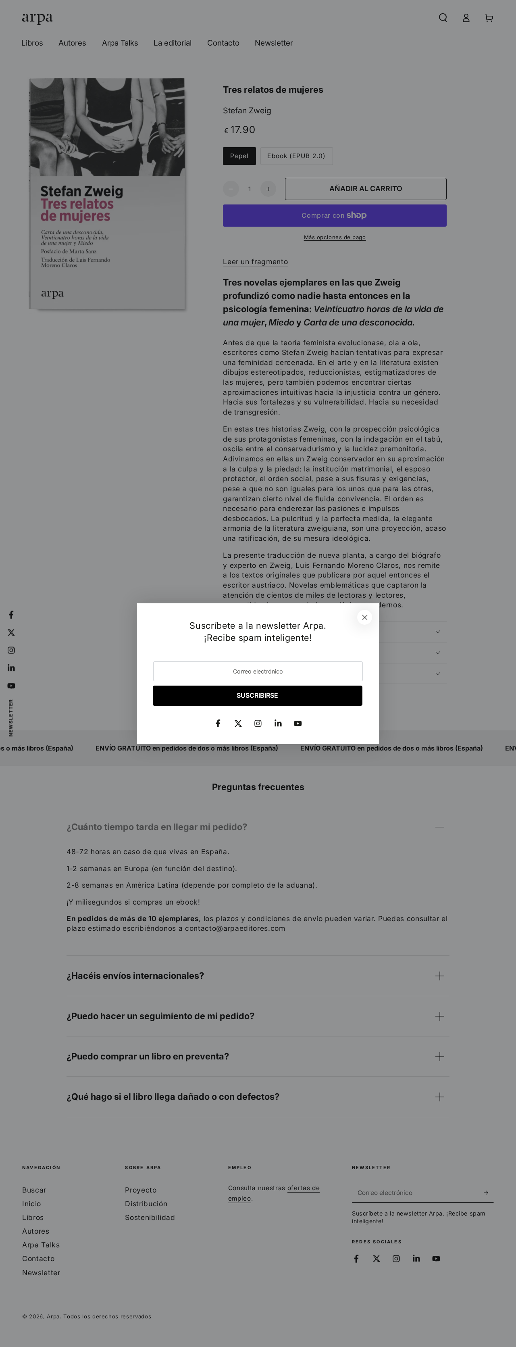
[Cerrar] (365, 617)
